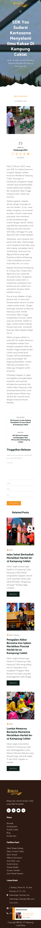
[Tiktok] (14, 810)
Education (23, 96)
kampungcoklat (20, 150)
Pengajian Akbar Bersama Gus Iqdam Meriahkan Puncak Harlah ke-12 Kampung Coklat (19, 646)
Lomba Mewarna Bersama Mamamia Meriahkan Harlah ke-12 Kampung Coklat (20, 733)
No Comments (20, 157)
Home (9, 60)
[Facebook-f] (9, 810)
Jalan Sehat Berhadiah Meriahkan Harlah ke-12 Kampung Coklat (20, 558)
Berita (17, 60)
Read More (13, 594)
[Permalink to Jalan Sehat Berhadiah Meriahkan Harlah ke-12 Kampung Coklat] (20, 531)
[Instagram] (23, 810)
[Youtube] (18, 810)
